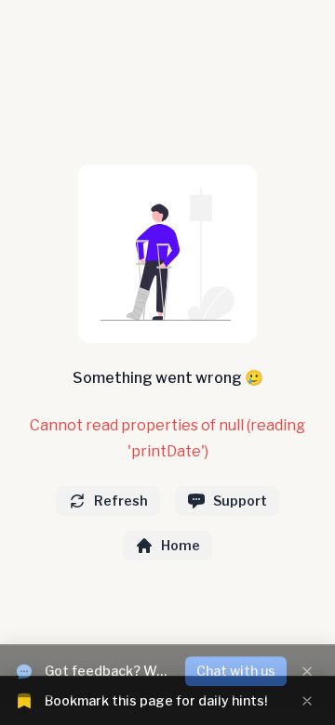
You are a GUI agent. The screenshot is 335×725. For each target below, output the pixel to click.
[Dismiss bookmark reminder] (307, 701)
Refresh (121, 500)
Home (180, 545)
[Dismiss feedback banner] (307, 661)
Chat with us (235, 660)
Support (240, 500)
